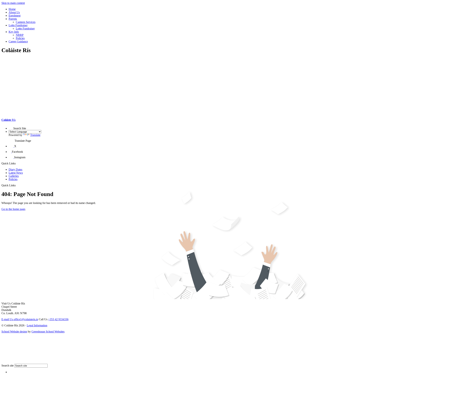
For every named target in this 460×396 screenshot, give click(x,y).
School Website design (14, 331)
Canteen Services (25, 22)
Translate (35, 134)
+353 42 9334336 (58, 319)
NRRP (20, 35)
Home (12, 9)
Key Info (14, 31)
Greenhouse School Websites (48, 331)
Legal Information (37, 325)
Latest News (16, 172)
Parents (13, 18)
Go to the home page (13, 209)
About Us (14, 12)
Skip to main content (13, 2)
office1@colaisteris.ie (19, 319)
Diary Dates (15, 169)
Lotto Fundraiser (18, 25)
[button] (11, 126)
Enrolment (14, 15)
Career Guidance (18, 41)
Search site (7, 365)
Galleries (14, 175)
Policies (20, 38)
